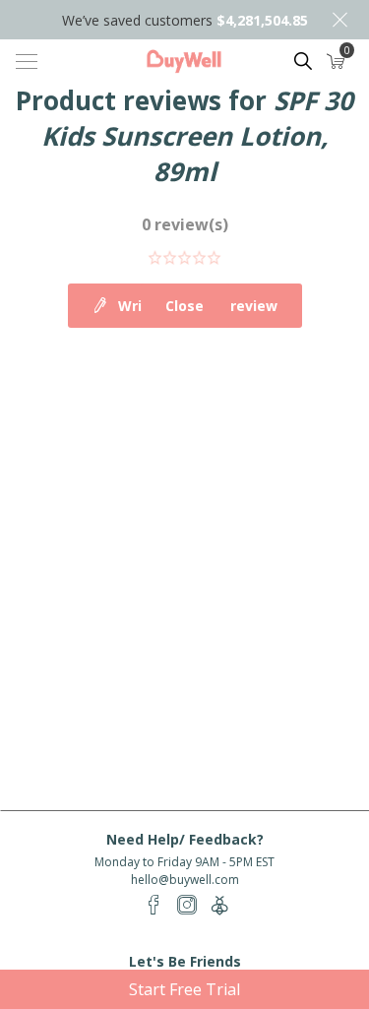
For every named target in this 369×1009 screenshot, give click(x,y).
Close (339, 20)
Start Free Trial (184, 989)
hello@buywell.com (185, 879)
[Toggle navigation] (26, 61)
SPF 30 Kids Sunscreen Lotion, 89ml (197, 136)
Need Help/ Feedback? (185, 839)
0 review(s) (185, 224)
